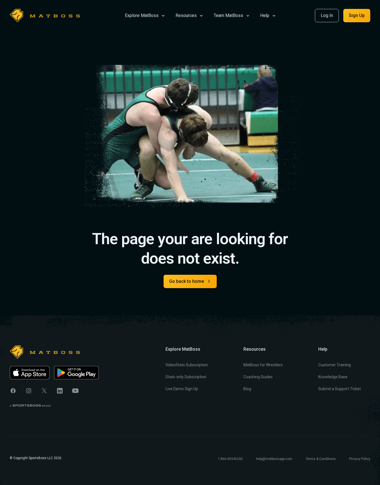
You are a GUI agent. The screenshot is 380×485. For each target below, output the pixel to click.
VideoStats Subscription (187, 365)
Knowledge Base (332, 377)
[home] (45, 15)
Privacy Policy (359, 459)
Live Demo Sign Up (182, 389)
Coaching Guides (258, 377)
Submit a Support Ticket (339, 389)
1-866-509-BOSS (230, 459)
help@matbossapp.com (274, 459)
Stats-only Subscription (186, 377)
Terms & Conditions (321, 459)
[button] (145, 15)
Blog (247, 389)
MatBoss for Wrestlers (263, 365)
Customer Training (334, 365)
